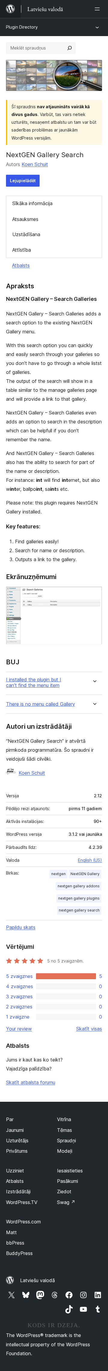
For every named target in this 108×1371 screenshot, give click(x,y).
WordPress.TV (22, 1202)
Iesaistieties (70, 1171)
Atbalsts (21, 265)
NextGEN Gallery (85, 874)
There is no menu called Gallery (40, 704)
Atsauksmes (25, 219)
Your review (19, 1029)
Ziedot (64, 1191)
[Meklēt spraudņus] (70, 48)
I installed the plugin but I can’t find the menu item (33, 682)
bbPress (15, 1243)
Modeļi (64, 1151)
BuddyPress (19, 1253)
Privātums (17, 1151)
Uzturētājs (17, 1140)
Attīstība (21, 250)
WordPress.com (23, 1222)
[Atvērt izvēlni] (98, 9)
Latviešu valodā (37, 1280)
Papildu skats (20, 927)
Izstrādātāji (18, 1191)
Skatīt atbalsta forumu (30, 1082)
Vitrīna (64, 1119)
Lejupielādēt (23, 180)
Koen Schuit (35, 164)
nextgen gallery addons (79, 886)
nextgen (58, 874)
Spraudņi (66, 1140)
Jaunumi (15, 1130)
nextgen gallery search (79, 910)
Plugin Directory (22, 27)
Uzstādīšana (26, 234)
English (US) (90, 860)
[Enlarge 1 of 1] (94, 595)
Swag (66, 1202)
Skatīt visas (89, 1029)
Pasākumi (67, 1181)
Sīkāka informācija (32, 203)
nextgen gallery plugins (79, 898)
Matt (11, 1232)
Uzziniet (15, 1171)
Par (10, 1119)
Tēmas (64, 1130)
